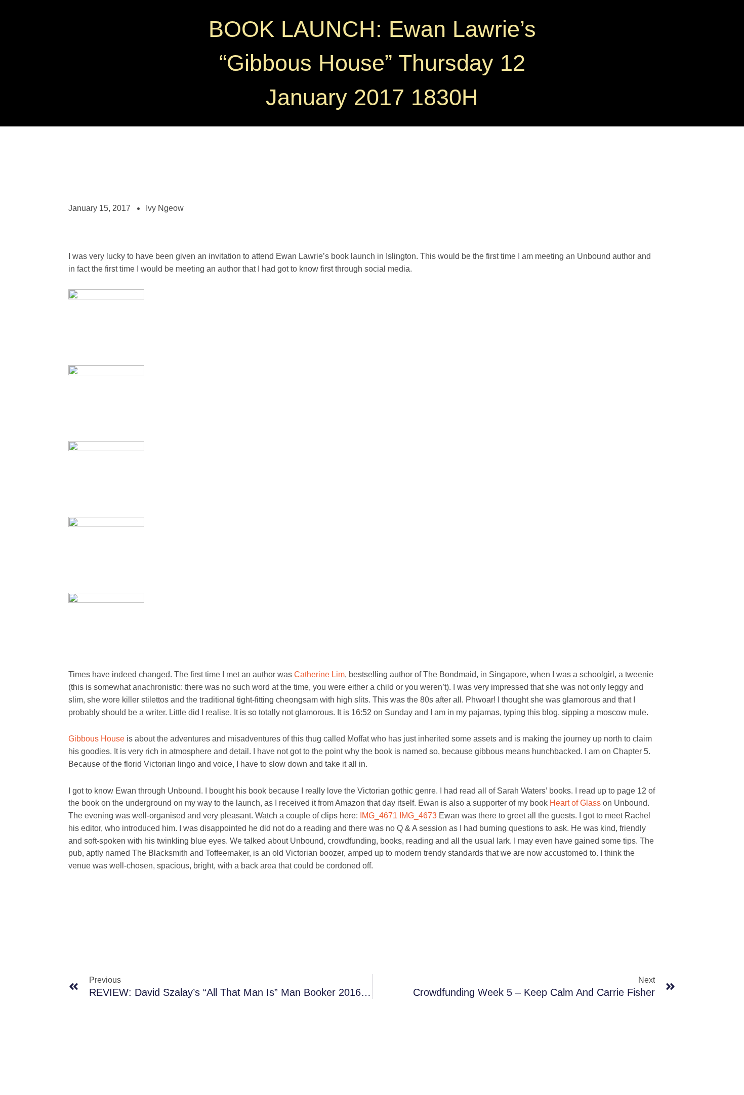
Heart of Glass (575, 803)
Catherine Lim (319, 674)
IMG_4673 (418, 815)
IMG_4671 (378, 815)
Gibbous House (96, 738)
